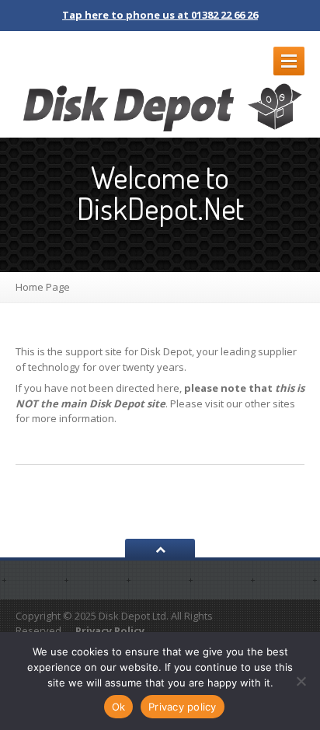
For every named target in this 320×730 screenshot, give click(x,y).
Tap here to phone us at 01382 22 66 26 (160, 15)
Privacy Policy (109, 630)
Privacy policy (182, 706)
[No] (300, 681)
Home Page (43, 287)
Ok (119, 706)
